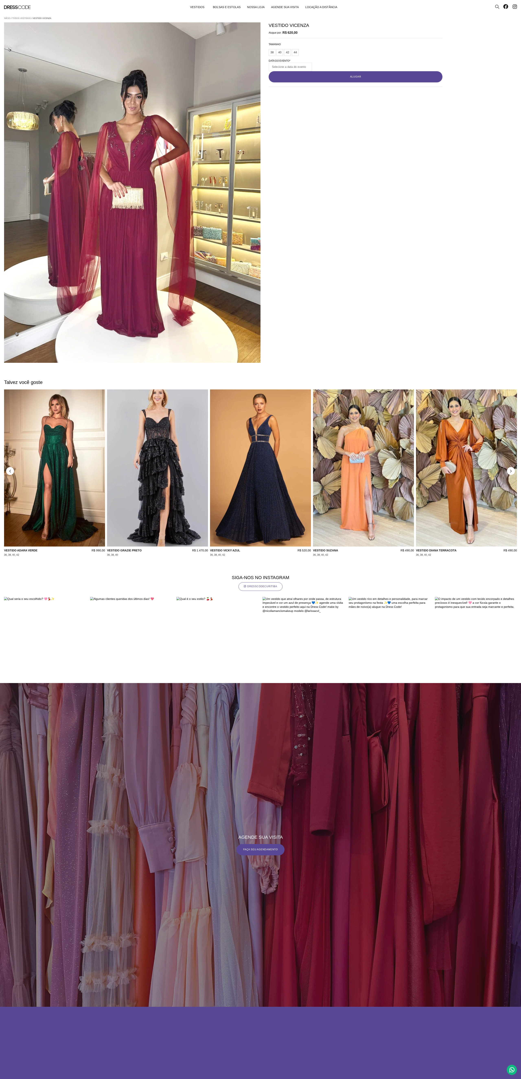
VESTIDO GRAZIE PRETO (124, 550)
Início (7, 18)
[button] (10, 471)
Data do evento (279, 60)
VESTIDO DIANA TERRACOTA (436, 550)
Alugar (355, 76)
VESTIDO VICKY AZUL (225, 550)
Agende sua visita (285, 7)
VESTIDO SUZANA (325, 550)
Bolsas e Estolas (227, 7)
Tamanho (275, 44)
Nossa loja (256, 7)
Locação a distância (321, 7)
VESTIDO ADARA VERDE (20, 550)
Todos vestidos (21, 18)
